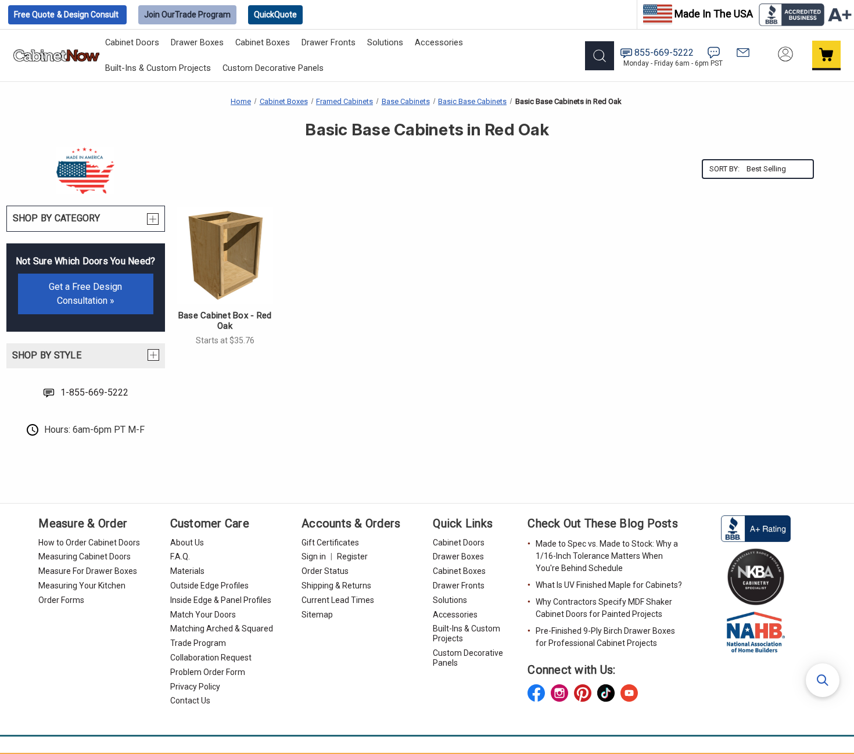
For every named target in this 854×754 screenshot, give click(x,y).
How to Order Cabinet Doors (89, 542)
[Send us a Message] (743, 52)
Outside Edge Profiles (209, 585)
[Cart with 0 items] (826, 55)
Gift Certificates (330, 542)
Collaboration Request (211, 657)
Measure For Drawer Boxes (87, 571)
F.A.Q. (180, 556)
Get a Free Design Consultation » (85, 293)
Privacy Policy (195, 686)
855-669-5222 (664, 52)
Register (352, 556)
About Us (187, 542)
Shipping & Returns (336, 585)
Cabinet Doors (132, 42)
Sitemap (317, 614)
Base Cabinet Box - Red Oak (225, 320)
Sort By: (724, 168)
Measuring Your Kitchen (81, 585)
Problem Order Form (207, 672)
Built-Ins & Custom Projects (158, 68)
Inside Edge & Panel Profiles (220, 600)
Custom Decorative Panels (273, 68)
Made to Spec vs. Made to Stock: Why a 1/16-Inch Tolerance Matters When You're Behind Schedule (607, 556)
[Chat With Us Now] (713, 52)
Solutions (385, 42)
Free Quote (66, 14)
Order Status (325, 571)
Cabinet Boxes (262, 42)
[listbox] (779, 169)
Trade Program (187, 14)
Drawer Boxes (197, 42)
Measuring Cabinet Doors (84, 556)
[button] (822, 680)
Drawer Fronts (329, 42)
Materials (187, 571)
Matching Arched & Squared (221, 628)
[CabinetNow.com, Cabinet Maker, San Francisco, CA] (756, 527)
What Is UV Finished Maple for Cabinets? (609, 585)
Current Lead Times (338, 600)
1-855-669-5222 (94, 392)
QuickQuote (275, 14)
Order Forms (61, 600)
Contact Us (190, 700)
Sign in (314, 556)
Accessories (439, 42)
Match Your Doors (203, 614)
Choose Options (225, 257)
